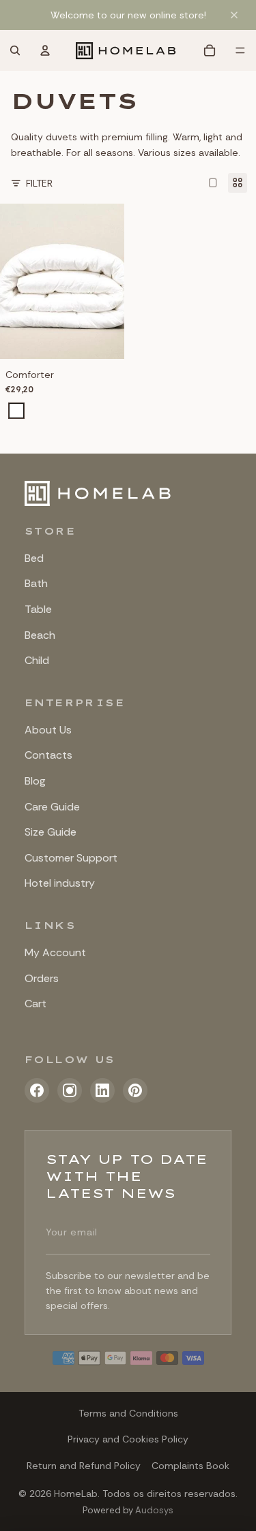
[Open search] (15, 50)
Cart (35, 1003)
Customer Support (71, 858)
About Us (48, 730)
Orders (42, 978)
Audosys (154, 1510)
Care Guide (52, 807)
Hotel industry (60, 883)
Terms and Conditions (128, 1413)
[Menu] (240, 50)
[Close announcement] (234, 15)
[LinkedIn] (102, 1090)
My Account (55, 952)
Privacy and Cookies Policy (128, 1439)
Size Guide (50, 832)
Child (37, 660)
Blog (35, 781)
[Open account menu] (45, 50)
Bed (34, 558)
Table (38, 609)
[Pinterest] (135, 1090)
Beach (40, 635)
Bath (36, 583)
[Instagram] (69, 1090)
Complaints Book (190, 1465)
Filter (39, 183)
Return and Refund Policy (84, 1465)
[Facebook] (37, 1090)
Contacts (48, 755)
